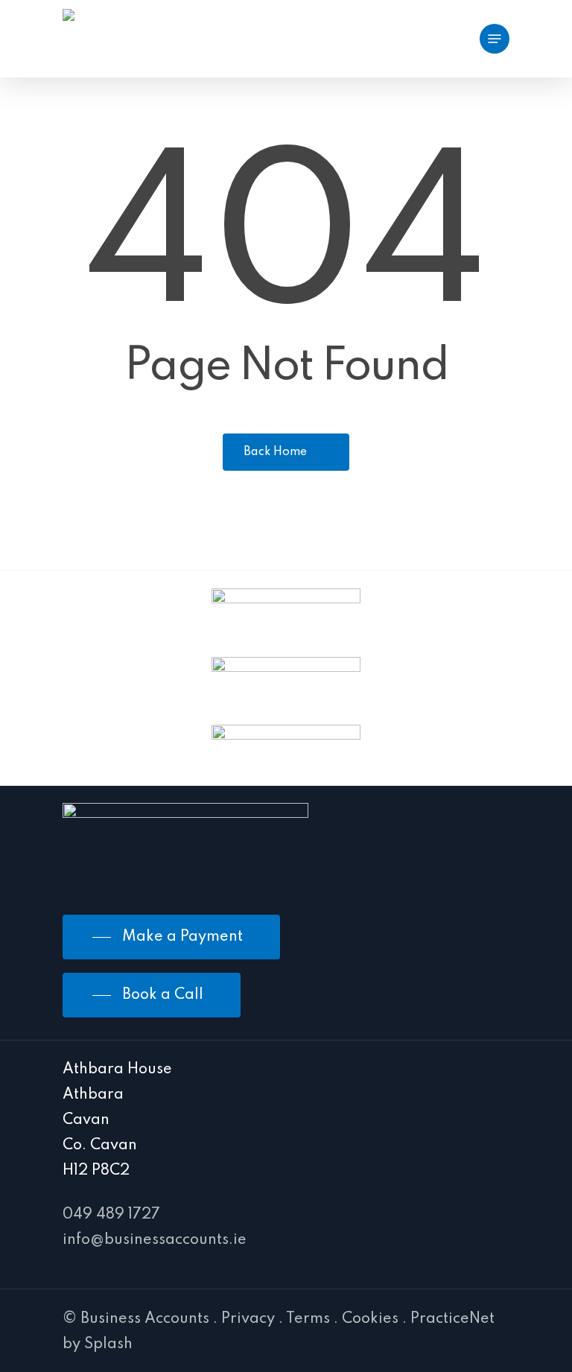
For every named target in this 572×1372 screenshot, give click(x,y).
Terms (308, 1319)
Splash (108, 1344)
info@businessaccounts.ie (155, 1240)
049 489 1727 (111, 1214)
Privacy (248, 1319)
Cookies (370, 1319)
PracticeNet (452, 1319)
